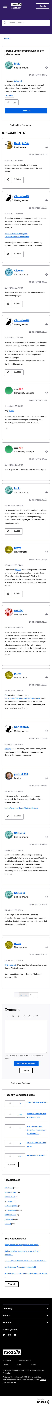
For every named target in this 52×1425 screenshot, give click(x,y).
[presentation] (7, 1025)
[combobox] (26, 23)
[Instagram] (9, 1353)
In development (12, 1225)
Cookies (20, 1382)
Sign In (42, 6)
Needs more (10, 1211)
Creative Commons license (13, 1401)
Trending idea (11, 1207)
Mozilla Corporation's (14, 1388)
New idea (9, 1202)
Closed (8, 1238)
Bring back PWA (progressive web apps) (23, 1259)
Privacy (6, 1382)
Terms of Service (26, 1379)
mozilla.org (7, 1379)
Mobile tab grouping (36, 1170)
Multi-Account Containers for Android (21, 1285)
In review (9, 1216)
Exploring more (11, 1220)
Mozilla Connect (16, 6)
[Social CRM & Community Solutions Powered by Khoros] (43, 1419)
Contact (34, 1382)
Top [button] (3, 1418)
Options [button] (48, 39)
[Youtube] (15, 1353)
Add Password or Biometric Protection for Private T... (37, 1144)
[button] (8, 105)
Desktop (9, 99)
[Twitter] (4, 1353)
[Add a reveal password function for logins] (41, 128)
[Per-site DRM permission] (37, 128)
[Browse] (5, 6)
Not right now (11, 1229)
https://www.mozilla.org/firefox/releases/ (23, 817)
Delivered (18, 81)
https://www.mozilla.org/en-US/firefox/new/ (24, 708)
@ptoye (8, 758)
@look (12, 417)
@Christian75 (11, 974)
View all (12, 1179)
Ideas (6, 38)
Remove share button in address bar (35, 1128)
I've (6, 705)
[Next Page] (35, 1004)
